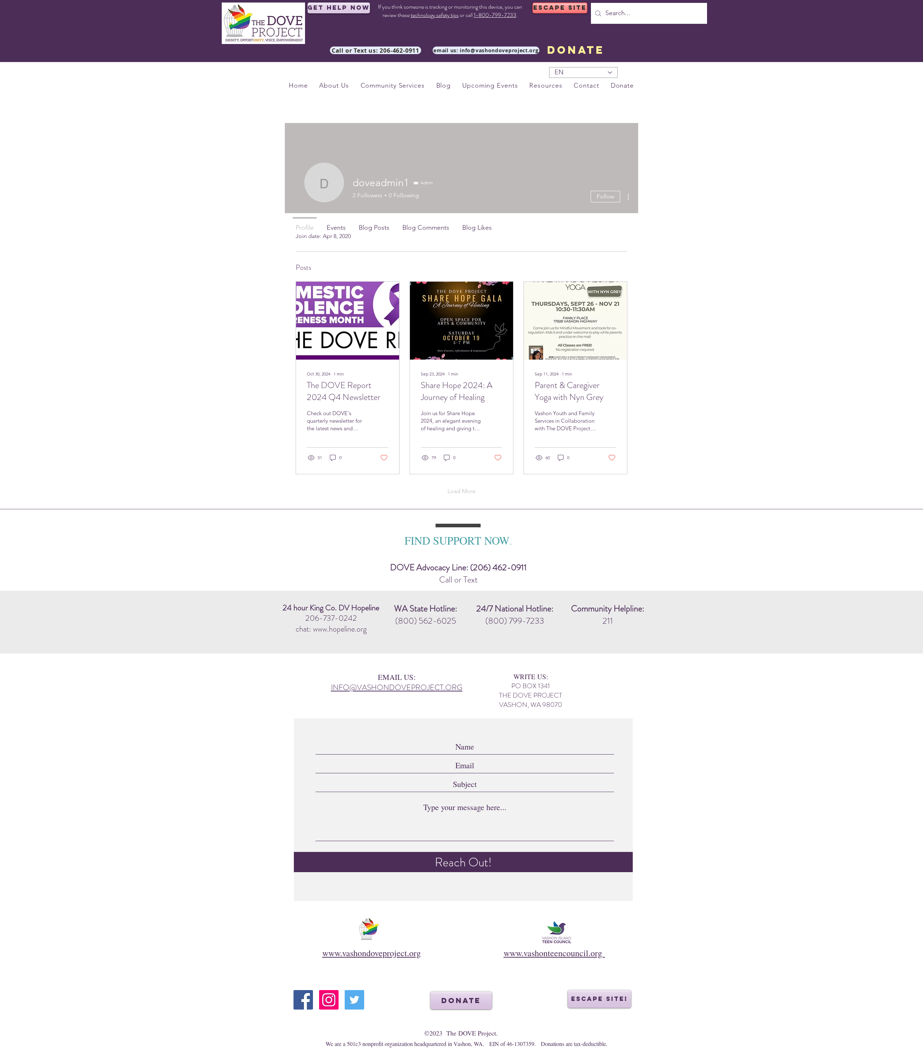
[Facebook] (303, 1000)
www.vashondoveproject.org (371, 953)
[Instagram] (329, 1000)
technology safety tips (435, 15)
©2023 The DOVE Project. (461, 1033)
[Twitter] (354, 1000)
